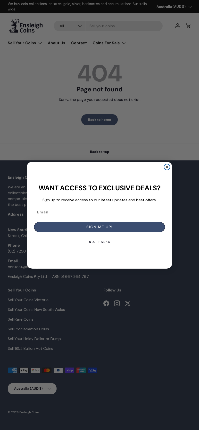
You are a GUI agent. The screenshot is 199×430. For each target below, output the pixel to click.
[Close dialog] (167, 167)
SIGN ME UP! (99, 226)
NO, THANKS (99, 242)
